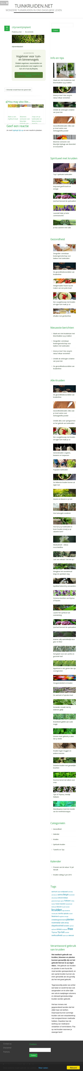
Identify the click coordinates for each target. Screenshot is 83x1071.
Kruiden (55, 839)
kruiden (57, 909)
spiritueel (54, 929)
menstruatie (55, 913)
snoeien (66, 926)
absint (59, 891)
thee (70, 929)
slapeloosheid (57, 925)
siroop (67, 922)
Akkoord (73, 1067)
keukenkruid (69, 904)
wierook (71, 935)
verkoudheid (57, 935)
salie (62, 922)
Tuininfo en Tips (58, 850)
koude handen (66, 907)
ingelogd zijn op (17, 130)
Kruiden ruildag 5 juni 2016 (62, 875)
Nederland (55, 916)
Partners (6, 1052)
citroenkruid (54, 898)
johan (20, 32)
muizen (71, 913)
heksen (67, 900)
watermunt (65, 935)
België (66, 894)
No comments (29, 32)
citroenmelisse (63, 898)
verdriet (67, 932)
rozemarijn (56, 922)
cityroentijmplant (21, 27)
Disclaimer (7, 1047)
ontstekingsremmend (59, 920)
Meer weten (43, 1067)
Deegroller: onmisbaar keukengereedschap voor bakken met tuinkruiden (62, 343)
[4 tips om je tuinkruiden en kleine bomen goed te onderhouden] (38, 106)
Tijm (59, 932)
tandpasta (64, 929)
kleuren (59, 907)
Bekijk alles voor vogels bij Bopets (29, 75)
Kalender (56, 834)
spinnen (72, 926)
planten (70, 919)
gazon (62, 901)
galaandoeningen (56, 901)
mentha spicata (63, 913)
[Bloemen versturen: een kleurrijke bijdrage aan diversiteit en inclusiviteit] (26, 105)
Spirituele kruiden (59, 844)
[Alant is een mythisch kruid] (14, 105)
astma (60, 894)
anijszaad (64, 891)
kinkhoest (54, 907)
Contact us (7, 1043)
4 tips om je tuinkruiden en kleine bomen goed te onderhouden (37, 121)
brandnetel (71, 895)
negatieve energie (63, 916)
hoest (57, 904)
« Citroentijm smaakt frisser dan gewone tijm (18, 90)
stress (59, 929)
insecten (62, 904)
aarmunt (54, 891)
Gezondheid (57, 829)
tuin (63, 932)
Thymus (54, 932)
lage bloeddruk (66, 910)
